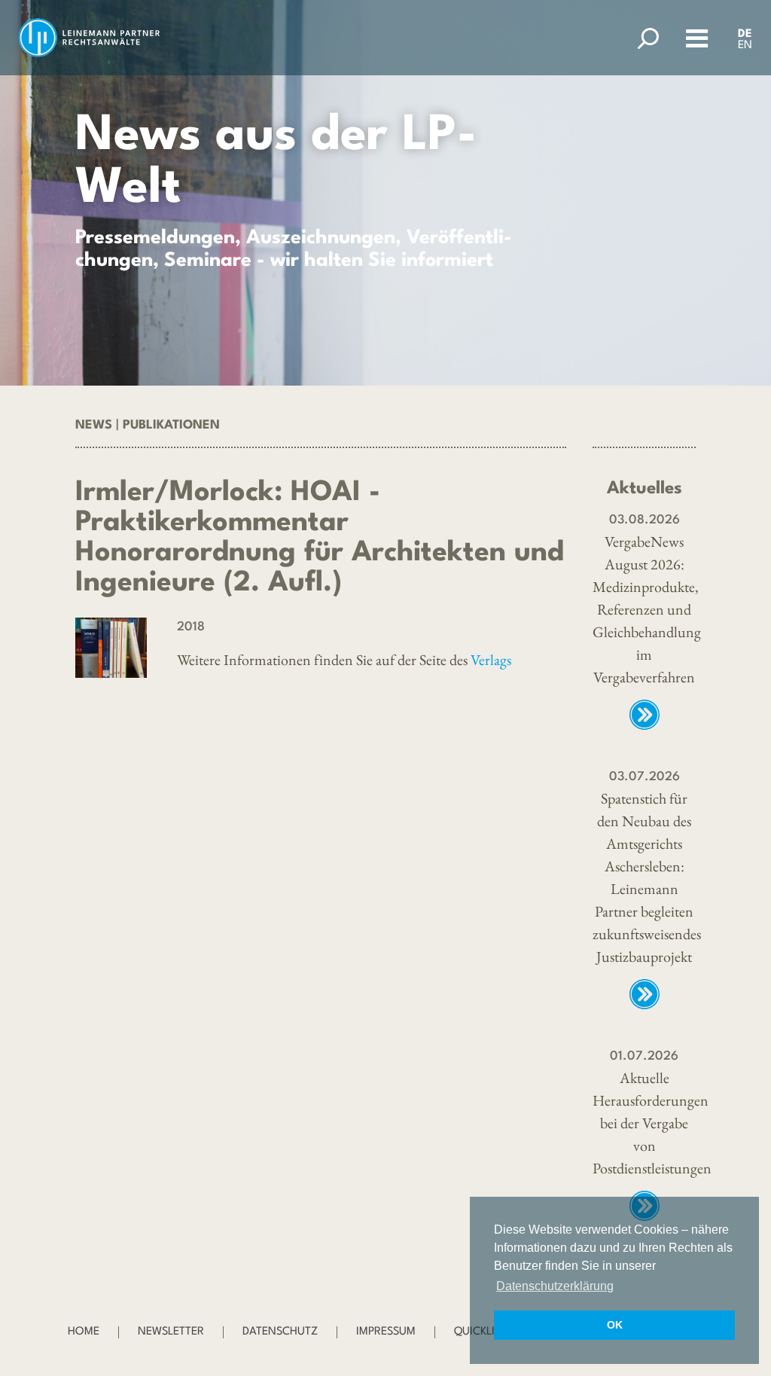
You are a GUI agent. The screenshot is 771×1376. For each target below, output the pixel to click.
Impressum (386, 1332)
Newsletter (171, 1332)
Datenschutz (280, 1332)
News (93, 425)
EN (745, 45)
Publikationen (171, 425)
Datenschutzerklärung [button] (555, 1286)
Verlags (491, 660)
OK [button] (615, 1325)
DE (745, 34)
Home (83, 1332)
